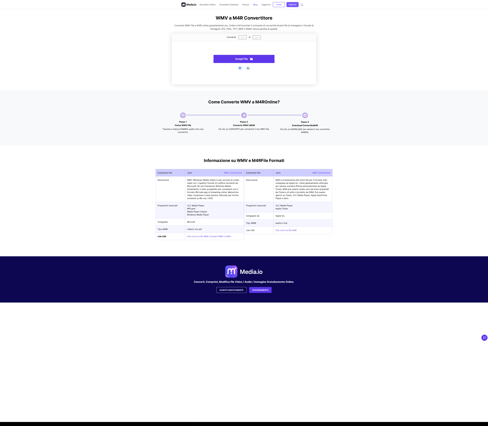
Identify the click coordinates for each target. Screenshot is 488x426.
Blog (255, 4)
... (242, 37)
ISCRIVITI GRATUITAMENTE (231, 290)
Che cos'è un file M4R (286, 230)
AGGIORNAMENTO (260, 290)
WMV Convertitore (233, 172)
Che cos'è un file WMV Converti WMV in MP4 (209, 236)
